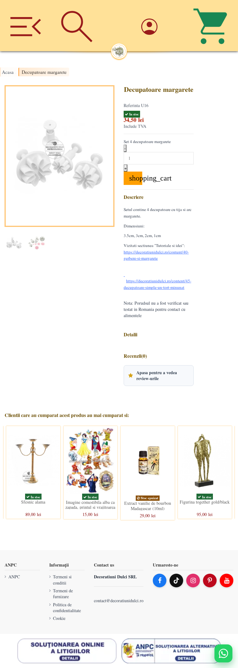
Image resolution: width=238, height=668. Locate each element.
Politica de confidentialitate (67, 608)
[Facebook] (159, 580)
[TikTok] (176, 580)
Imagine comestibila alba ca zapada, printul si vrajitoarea (90, 504)
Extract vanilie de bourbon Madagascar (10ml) (147, 505)
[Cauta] (76, 25)
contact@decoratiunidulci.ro (118, 601)
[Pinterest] (210, 580)
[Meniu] (25, 25)
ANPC (14, 577)
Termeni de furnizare (63, 594)
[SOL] (67, 651)
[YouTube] (226, 580)
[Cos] (212, 25)
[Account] (161, 25)
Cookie (59, 618)
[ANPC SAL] (171, 651)
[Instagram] (193, 580)
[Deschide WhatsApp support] (223, 653)
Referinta (132, 105)
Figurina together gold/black (205, 502)
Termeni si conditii (62, 580)
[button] (159, 375)
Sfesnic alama (33, 502)
